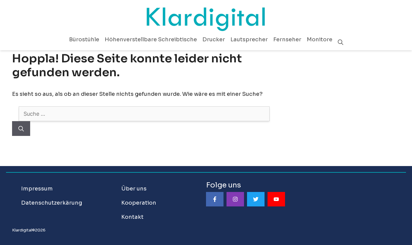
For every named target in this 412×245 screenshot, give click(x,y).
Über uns (134, 188)
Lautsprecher (249, 39)
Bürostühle (84, 39)
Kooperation (138, 202)
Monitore (319, 39)
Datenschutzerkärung (51, 202)
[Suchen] (21, 128)
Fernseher (287, 39)
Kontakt (132, 217)
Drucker (213, 39)
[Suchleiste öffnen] (340, 42)
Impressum (37, 188)
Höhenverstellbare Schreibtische (151, 39)
